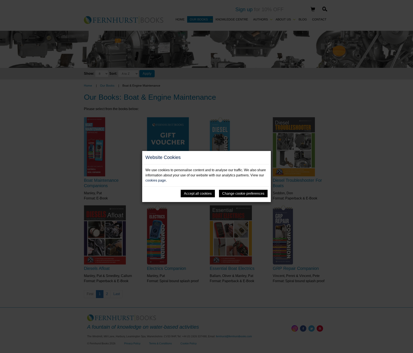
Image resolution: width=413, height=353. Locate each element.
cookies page (155, 180)
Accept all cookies (198, 193)
